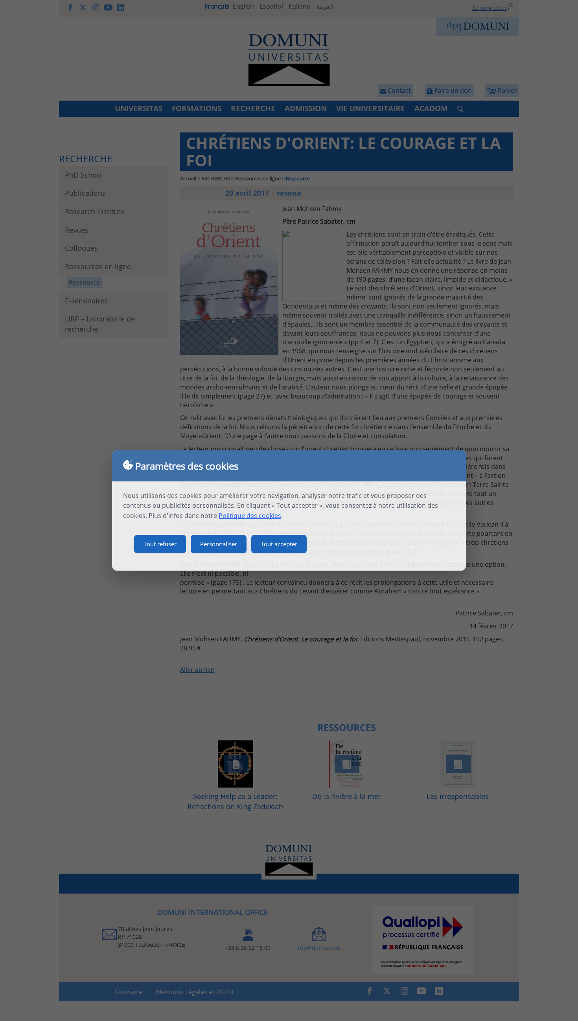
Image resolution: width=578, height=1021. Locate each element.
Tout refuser (160, 544)
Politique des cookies (250, 515)
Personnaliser (218, 544)
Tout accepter (279, 544)
